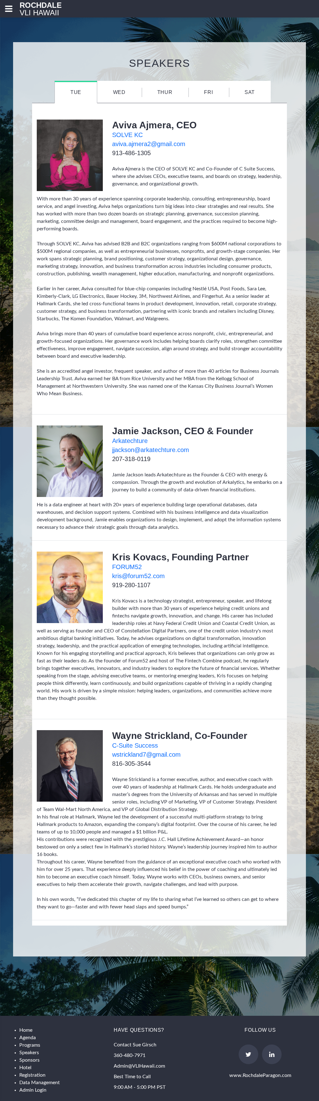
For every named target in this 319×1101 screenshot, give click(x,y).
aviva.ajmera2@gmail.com (148, 143)
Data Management (39, 1082)
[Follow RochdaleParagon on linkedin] (272, 1054)
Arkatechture (130, 440)
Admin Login (32, 1090)
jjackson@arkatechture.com (150, 449)
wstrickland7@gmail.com (146, 754)
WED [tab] (119, 92)
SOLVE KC (127, 134)
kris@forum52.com (138, 576)
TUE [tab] (75, 92)
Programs (29, 1045)
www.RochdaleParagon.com (260, 1075)
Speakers (29, 1052)
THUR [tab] (165, 92)
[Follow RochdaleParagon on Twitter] (248, 1054)
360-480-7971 (129, 1055)
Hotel (25, 1067)
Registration (32, 1075)
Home (25, 1030)
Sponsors (29, 1060)
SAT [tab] (250, 92)
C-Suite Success (135, 745)
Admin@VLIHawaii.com (139, 1066)
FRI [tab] (208, 92)
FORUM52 (127, 566)
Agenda (27, 1037)
